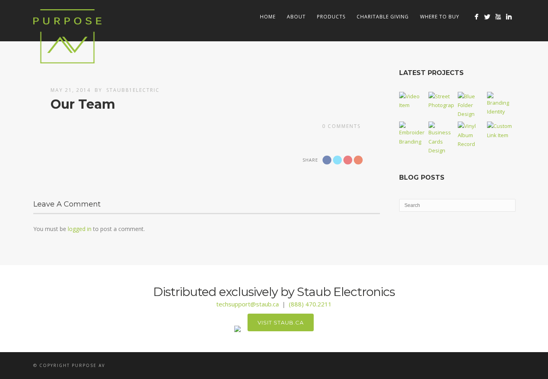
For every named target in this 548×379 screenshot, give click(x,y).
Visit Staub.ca (281, 322)
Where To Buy (439, 16)
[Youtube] (498, 17)
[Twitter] (487, 17)
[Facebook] (476, 17)
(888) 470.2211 (310, 304)
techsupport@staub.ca (247, 304)
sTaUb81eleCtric (133, 90)
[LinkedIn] (509, 17)
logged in (79, 229)
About (296, 16)
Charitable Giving (383, 16)
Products (331, 16)
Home (268, 16)
